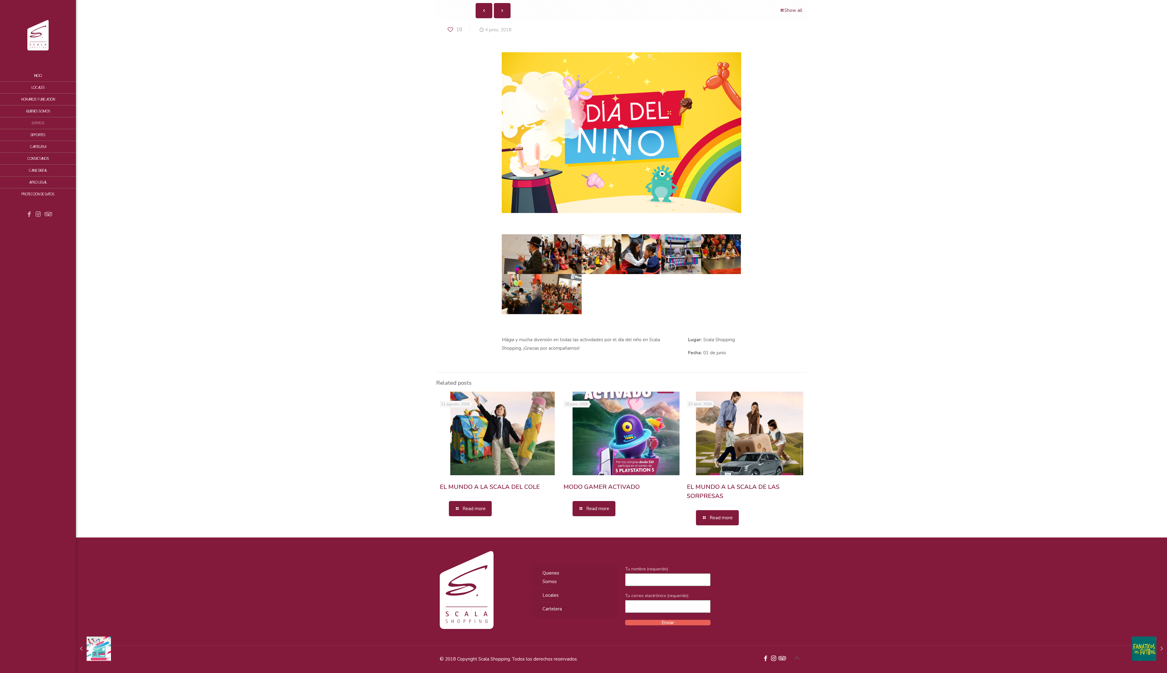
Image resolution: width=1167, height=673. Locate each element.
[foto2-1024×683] (562, 254)
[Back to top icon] (796, 658)
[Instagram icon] (38, 215)
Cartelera (552, 609)
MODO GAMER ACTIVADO (601, 487)
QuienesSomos (550, 577)
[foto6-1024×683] (721, 254)
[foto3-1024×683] (601, 254)
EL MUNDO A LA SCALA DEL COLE (490, 487)
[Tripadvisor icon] (47, 215)
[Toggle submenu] (70, 147)
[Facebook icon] (29, 215)
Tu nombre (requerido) (646, 569)
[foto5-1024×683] (681, 254)
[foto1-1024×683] (522, 254)
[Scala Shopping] (38, 35)
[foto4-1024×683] (641, 254)
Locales (550, 595)
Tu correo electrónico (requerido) (656, 596)
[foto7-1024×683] (522, 294)
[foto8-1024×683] (562, 294)
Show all (793, 10)
